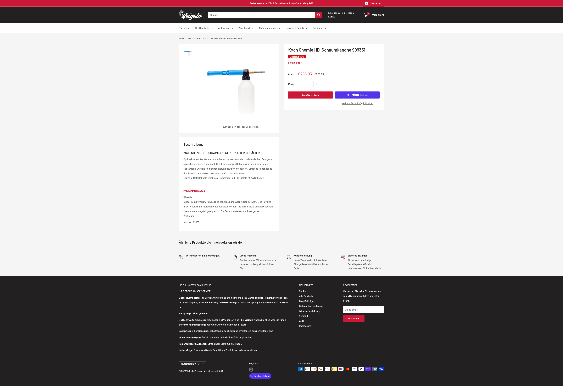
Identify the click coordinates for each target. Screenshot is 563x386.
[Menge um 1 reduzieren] (301, 84)
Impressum (305, 325)
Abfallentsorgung (268, 27)
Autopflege (224, 27)
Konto (331, 16)
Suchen (303, 291)
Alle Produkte (193, 38)
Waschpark (244, 27)
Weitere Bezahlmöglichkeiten (357, 103)
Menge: (292, 84)
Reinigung (318, 27)
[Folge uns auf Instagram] (251, 369)
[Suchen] (318, 15)
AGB (301, 320)
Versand (303, 315)
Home (181, 38)
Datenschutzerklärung (311, 306)
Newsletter (375, 3)
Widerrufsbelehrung (309, 311)
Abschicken (353, 318)
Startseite (184, 27)
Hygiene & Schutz (295, 27)
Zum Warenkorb (310, 95)
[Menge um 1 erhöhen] (317, 84)
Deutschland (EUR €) (189, 364)
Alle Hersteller (202, 27)
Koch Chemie (295, 63)
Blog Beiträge (306, 301)
